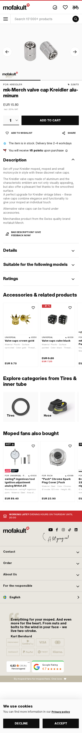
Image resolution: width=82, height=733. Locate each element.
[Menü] (28, 663)
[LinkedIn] (76, 530)
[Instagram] (63, 530)
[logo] (16, 6)
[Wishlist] (65, 7)
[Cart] (75, 7)
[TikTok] (69, 530)
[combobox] (11, 120)
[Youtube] (50, 530)
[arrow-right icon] (75, 52)
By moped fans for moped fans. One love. (38, 678)
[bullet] (20, 80)
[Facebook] (57, 530)
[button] (41, 160)
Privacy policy (61, 711)
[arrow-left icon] (7, 52)
